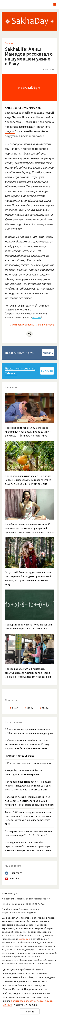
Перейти (47, 371)
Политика (9, 43)
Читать (48, 353)
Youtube (14, 878)
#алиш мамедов (45, 324)
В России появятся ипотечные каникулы (28, 763)
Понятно (29, 1011)
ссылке (36, 317)
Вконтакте (16, 872)
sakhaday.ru (25, 939)
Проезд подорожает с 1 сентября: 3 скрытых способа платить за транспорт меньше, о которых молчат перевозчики (28, 846)
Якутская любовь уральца (19, 755)
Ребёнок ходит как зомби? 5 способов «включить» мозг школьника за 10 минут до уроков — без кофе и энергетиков (28, 744)
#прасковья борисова (22, 324)
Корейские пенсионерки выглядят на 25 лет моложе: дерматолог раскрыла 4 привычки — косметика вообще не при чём (29, 800)
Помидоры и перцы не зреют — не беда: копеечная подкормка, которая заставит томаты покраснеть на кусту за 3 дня (28, 785)
